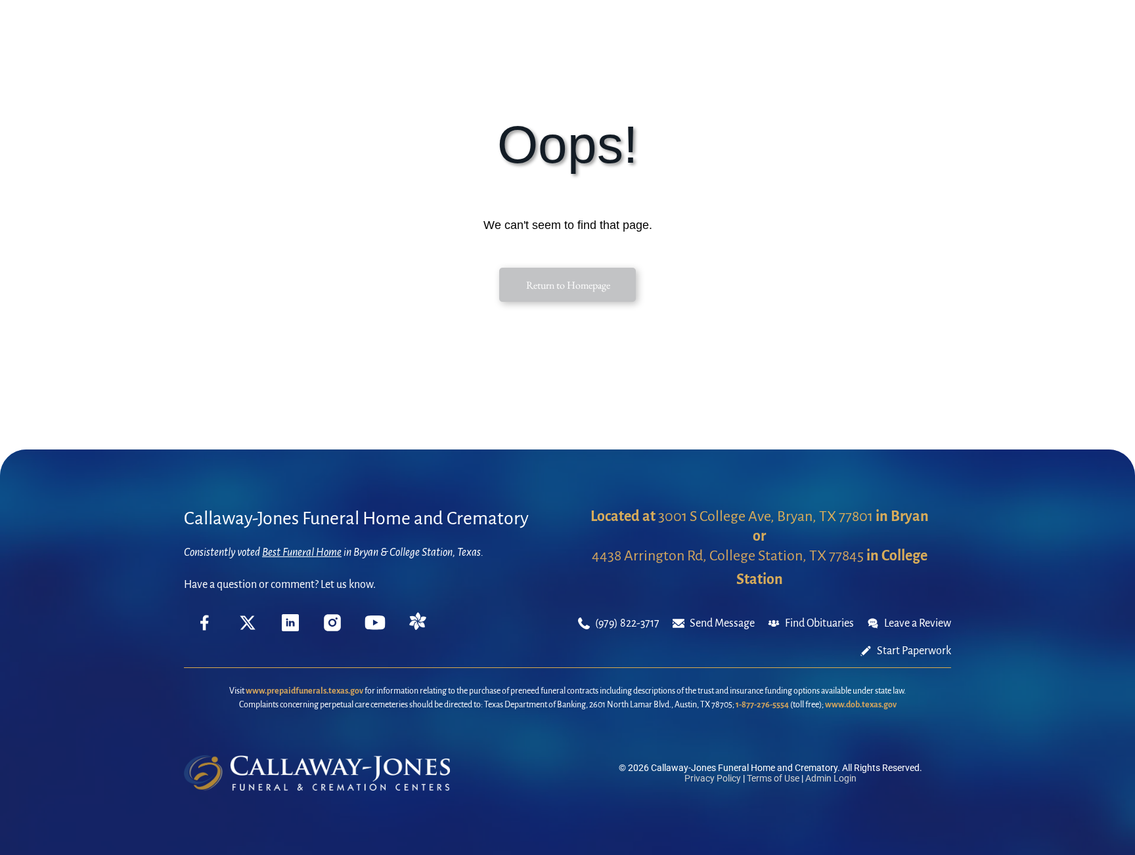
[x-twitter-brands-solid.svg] (247, 628)
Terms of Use (773, 778)
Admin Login (831, 778)
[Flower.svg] (417, 627)
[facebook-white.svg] (205, 632)
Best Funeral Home (302, 552)
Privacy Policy (712, 778)
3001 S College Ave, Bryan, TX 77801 (765, 516)
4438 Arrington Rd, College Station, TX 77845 (728, 556)
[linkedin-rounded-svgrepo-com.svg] (290, 628)
